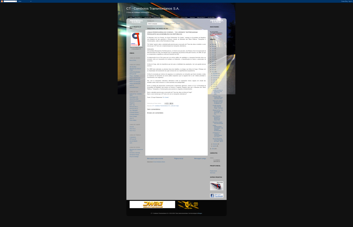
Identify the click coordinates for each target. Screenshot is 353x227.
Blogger (200, 213)
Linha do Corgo (147, 17)
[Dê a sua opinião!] (167, 103)
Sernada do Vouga (134, 154)
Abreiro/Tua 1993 (134, 99)
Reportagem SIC (134, 97)
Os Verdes (166, 97)
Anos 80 (132, 126)
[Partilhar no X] (169, 103)
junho (214, 82)
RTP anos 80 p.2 (134, 108)
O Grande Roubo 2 (134, 114)
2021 (213, 55)
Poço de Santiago (134, 156)
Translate (177, 23)
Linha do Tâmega (175, 17)
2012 (213, 69)
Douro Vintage (133, 116)
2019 (213, 59)
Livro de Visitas (211, 17)
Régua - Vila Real (134, 75)
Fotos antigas (133, 120)
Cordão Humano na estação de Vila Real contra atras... (218, 92)
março (214, 88)
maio (214, 84)
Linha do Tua (165, 17)
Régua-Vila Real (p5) (135, 83)
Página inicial (178, 158)
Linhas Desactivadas (135, 72)
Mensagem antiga (200, 158)
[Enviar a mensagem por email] (165, 103)
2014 (213, 65)
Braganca (132, 103)
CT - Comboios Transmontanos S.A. (152, 8)
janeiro (215, 146)
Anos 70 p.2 (133, 130)
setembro (215, 77)
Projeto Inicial (213, 170)
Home (131, 17)
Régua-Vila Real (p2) (135, 77)
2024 (213, 48)
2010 (213, 148)
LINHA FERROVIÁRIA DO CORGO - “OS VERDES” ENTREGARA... (218, 128)
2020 (213, 57)
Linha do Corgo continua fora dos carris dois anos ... (218, 97)
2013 (213, 67)
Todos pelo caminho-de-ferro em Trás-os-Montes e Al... (218, 102)
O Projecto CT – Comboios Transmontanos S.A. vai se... (217, 134)
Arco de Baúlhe (133, 141)
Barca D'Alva (133, 60)
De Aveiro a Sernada (135, 152)
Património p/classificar (135, 101)
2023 (213, 50)
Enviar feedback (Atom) (159, 161)
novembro (215, 75)
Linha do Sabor (184, 17)
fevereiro (215, 144)
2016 (213, 63)
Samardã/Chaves (134, 87)
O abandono (133, 137)
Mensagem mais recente (155, 158)
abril (214, 86)
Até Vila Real (133, 66)
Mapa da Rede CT (201, 17)
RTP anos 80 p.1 (134, 106)
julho (214, 79)
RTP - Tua (132, 104)
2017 (213, 61)
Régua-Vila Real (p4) (135, 81)
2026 (213, 44)
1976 (131, 143)
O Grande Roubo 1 (134, 112)
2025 (213, 46)
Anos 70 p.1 (133, 128)
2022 (213, 52)
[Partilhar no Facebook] (171, 103)
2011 (213, 71)
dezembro (215, 73)
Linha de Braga (157, 17)
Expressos (192, 17)
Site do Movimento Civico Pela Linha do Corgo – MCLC (218, 140)
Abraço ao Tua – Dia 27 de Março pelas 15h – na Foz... (218, 112)
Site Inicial (212, 172)
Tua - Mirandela (134, 110)
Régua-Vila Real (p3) (135, 79)
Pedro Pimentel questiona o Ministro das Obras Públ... (217, 118)
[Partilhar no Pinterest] (172, 103)
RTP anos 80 (133, 74)
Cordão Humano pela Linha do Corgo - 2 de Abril (218, 107)
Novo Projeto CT (138, 17)
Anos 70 (132, 85)
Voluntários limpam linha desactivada (218, 122)
